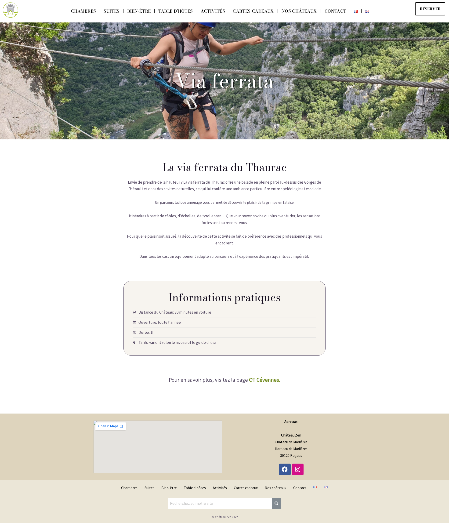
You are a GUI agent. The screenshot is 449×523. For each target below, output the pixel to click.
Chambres (83, 11)
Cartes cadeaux (253, 11)
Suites (111, 11)
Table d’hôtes (175, 11)
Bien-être (139, 11)
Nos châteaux (299, 11)
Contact (335, 11)
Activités (213, 11)
